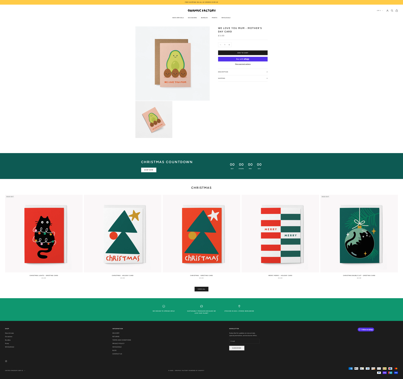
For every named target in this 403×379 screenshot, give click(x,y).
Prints (214, 17)
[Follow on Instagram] (6, 361)
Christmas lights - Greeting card (44, 275)
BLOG (114, 350)
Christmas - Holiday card (122, 275)
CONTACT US (117, 354)
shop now (148, 170)
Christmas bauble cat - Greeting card (359, 275)
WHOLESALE (226, 17)
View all (201, 289)
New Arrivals (178, 17)
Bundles (204, 17)
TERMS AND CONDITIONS (121, 340)
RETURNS (115, 336)
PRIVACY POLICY (118, 343)
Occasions (192, 17)
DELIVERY (115, 333)
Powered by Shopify (196, 370)
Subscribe (236, 348)
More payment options (243, 64)
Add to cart (242, 53)
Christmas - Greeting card (201, 275)
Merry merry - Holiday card (280, 275)
